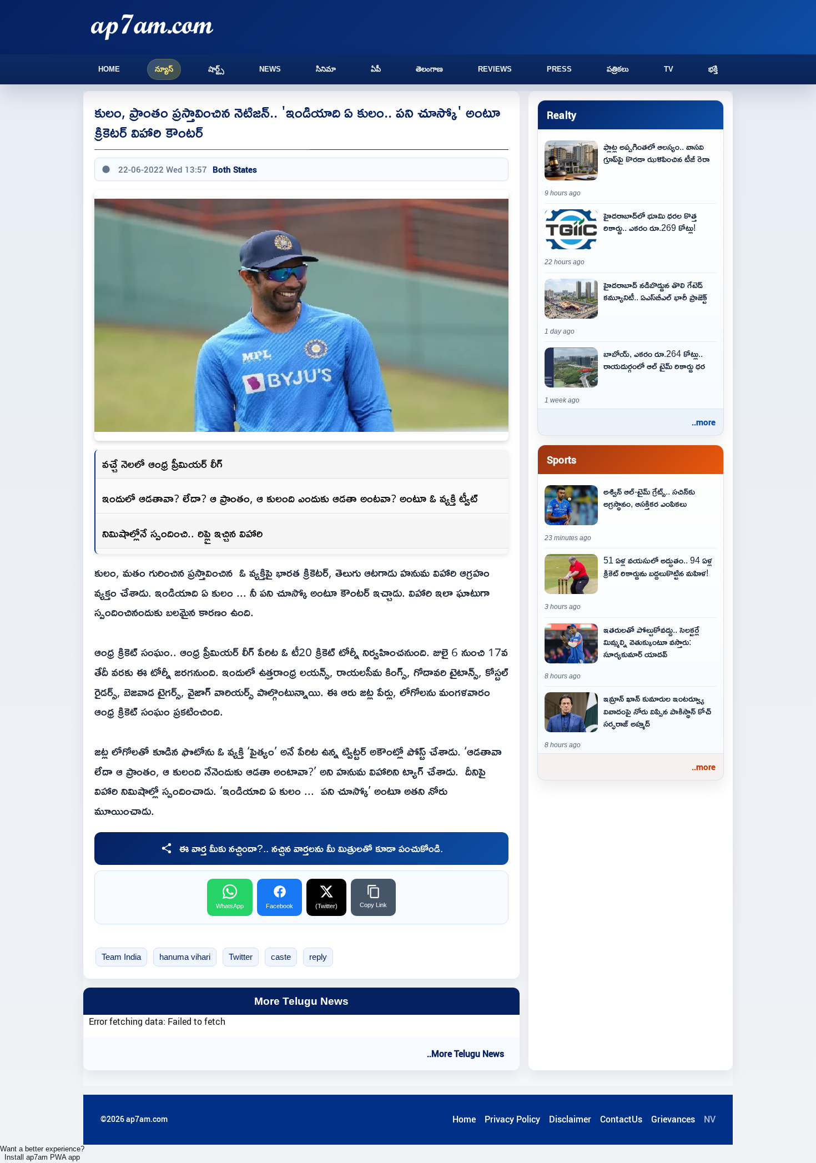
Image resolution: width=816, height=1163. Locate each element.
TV (668, 69)
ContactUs (621, 1119)
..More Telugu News (465, 1054)
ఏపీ (376, 69)
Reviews (495, 69)
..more (704, 421)
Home (109, 69)
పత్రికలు (618, 69)
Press (559, 69)
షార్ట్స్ (216, 69)
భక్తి (713, 69)
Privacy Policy (512, 1119)
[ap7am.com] (152, 26)
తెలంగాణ (429, 69)
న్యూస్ (164, 69)
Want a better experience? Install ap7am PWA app (42, 1153)
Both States (235, 169)
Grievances (673, 1119)
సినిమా (326, 69)
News (270, 69)
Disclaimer (570, 1119)
